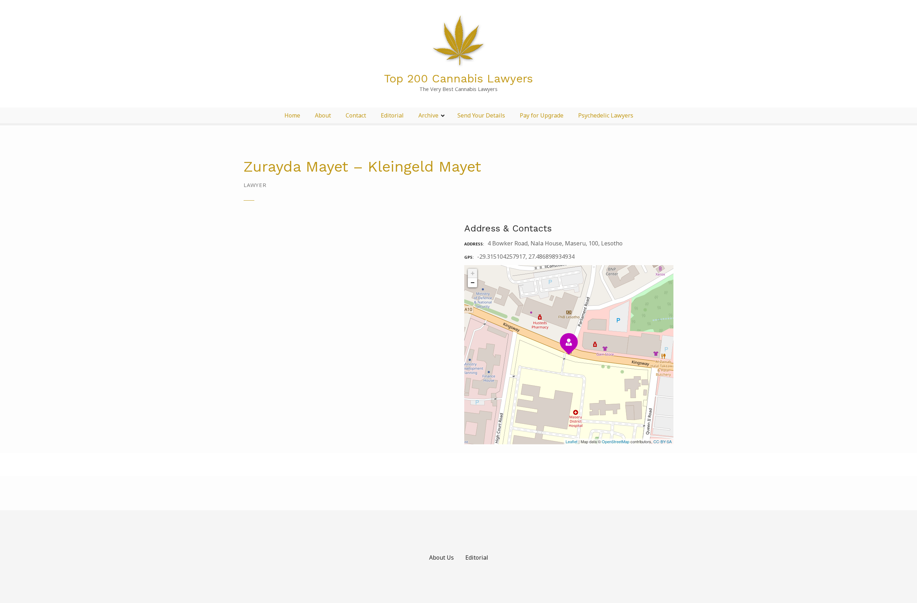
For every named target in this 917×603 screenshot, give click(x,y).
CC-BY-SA (662, 441)
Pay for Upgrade (541, 115)
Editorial (392, 115)
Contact (356, 115)
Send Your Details (481, 115)
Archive (428, 115)
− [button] (473, 282)
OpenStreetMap (615, 441)
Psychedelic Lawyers (605, 115)
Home (292, 115)
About (323, 115)
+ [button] (473, 273)
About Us (441, 557)
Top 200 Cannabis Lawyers (458, 78)
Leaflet (571, 441)
